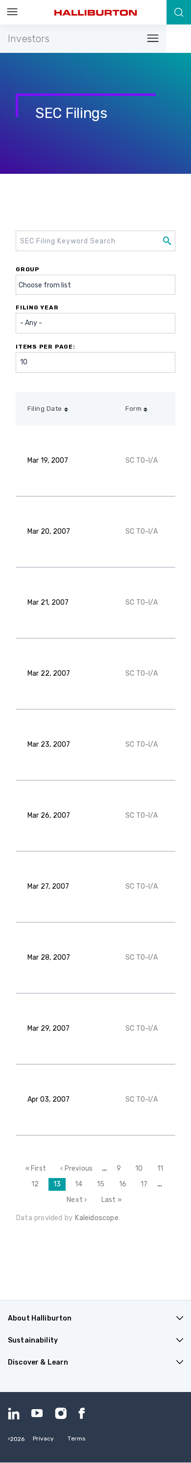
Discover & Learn (38, 1362)
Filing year (37, 307)
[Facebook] (84, 1413)
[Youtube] (37, 1413)
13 (59, 1185)
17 (146, 1184)
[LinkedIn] (14, 1413)
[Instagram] (61, 1413)
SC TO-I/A (141, 460)
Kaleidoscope (96, 1217)
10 (141, 1168)
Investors (28, 39)
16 (125, 1184)
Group (28, 269)
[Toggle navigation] (150, 38)
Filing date (44, 408)
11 (162, 1168)
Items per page (44, 346)
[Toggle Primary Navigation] (12, 12)
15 (103, 1184)
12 (37, 1184)
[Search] (179, 12)
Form (133, 408)
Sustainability (33, 1340)
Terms (77, 1438)
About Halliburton (40, 1318)
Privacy (43, 1438)
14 (81, 1184)
